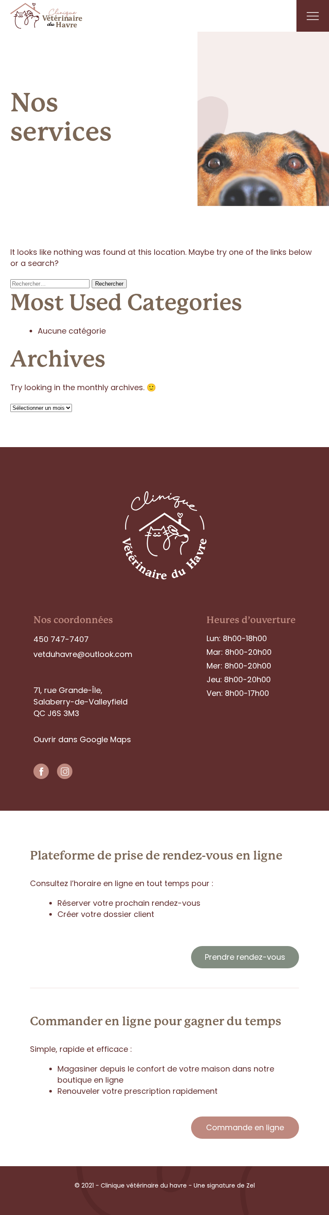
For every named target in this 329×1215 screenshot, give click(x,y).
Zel (250, 1185)
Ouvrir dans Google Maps (82, 739)
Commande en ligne (245, 1127)
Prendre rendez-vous (245, 957)
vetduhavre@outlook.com (82, 654)
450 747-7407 (61, 639)
